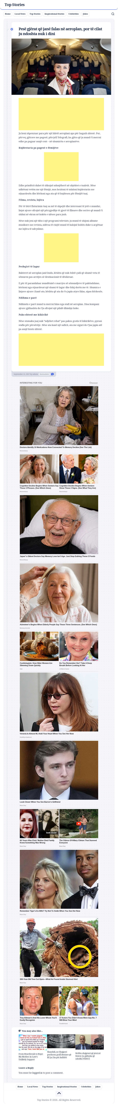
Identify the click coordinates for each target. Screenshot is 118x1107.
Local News (20, 14)
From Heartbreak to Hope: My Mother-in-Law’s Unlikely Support (31, 1057)
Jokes (85, 14)
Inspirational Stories (54, 14)
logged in (37, 1072)
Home (7, 14)
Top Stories (15, 5)
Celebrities (73, 14)
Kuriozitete (44, 374)
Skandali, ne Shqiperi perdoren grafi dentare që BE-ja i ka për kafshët (59, 1054)
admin (35, 374)
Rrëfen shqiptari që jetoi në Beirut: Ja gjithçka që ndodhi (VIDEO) (88, 1056)
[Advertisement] (61, 114)
